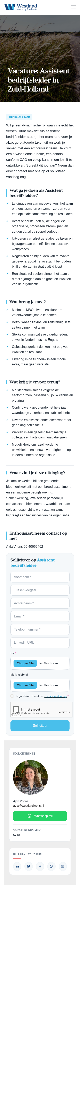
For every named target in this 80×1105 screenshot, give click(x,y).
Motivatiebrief (19, 674)
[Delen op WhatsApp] (51, 866)
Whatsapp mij (43, 816)
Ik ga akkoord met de (42, 696)
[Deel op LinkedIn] (17, 866)
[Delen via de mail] (63, 866)
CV (13, 652)
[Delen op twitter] (28, 866)
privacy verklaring (55, 696)
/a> (40, 866)
